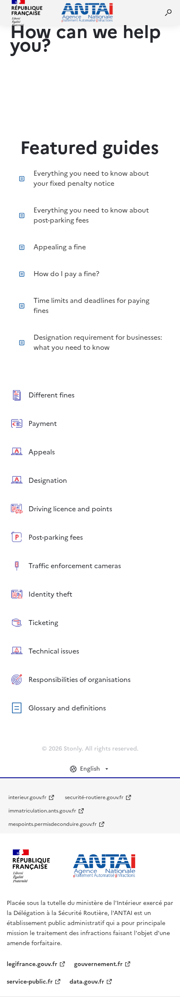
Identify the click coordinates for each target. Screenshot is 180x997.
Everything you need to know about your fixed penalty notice (91, 178)
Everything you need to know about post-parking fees (91, 215)
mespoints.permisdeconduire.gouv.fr (52, 824)
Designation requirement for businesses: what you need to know (97, 342)
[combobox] (90, 769)
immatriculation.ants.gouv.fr (42, 811)
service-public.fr (30, 981)
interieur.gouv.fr (27, 797)
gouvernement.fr (98, 964)
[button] (168, 13)
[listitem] (90, 395)
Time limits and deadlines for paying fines (91, 305)
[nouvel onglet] (74, 865)
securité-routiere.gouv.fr (94, 797)
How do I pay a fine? (66, 274)
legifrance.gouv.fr (32, 964)
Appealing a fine (59, 247)
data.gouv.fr (86, 981)
